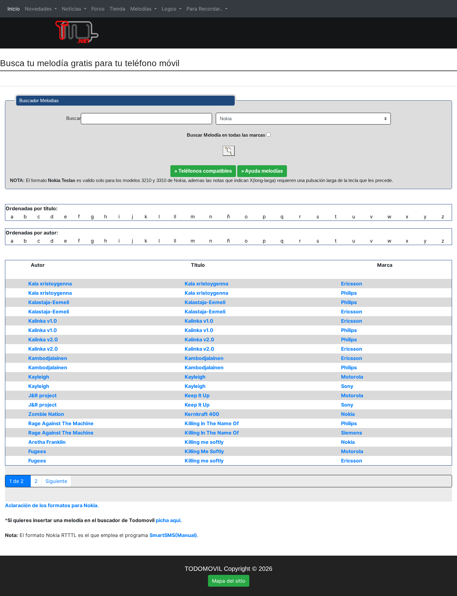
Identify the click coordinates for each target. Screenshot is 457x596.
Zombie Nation (46, 414)
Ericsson (351, 283)
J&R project (42, 395)
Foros (97, 9)
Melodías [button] (141, 9)
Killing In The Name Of (212, 423)
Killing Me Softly (204, 451)
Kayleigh (38, 377)
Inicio (14, 9)
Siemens (351, 433)
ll (175, 216)
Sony (347, 386)
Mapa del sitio (228, 581)
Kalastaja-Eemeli (48, 302)
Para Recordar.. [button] (205, 9)
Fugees (37, 451)
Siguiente (56, 481)
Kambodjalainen (47, 358)
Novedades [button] (39, 9)
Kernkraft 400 (202, 414)
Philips (349, 293)
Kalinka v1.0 (42, 321)
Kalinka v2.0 (43, 339)
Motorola (352, 377)
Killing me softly (204, 442)
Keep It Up (197, 395)
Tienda (117, 9)
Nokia (348, 414)
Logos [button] (170, 9)
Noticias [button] (72, 9)
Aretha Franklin (47, 442)
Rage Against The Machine (61, 423)
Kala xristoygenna (50, 283)
